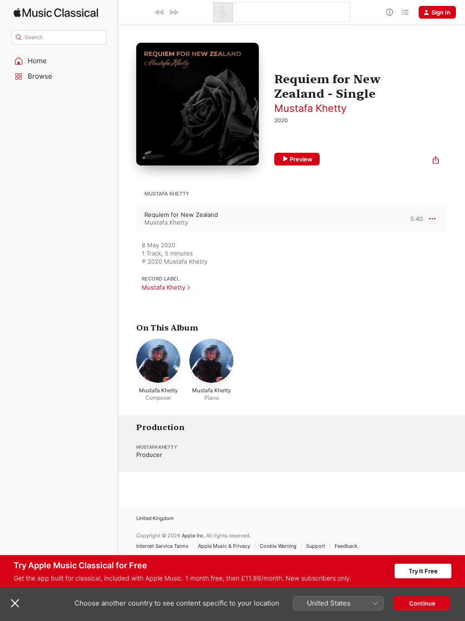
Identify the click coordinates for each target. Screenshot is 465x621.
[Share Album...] (436, 161)
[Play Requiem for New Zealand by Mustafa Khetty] (127, 218)
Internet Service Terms (162, 546)
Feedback (346, 546)
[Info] (389, 12)
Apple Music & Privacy (224, 546)
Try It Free (423, 571)
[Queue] (405, 12)
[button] (59, 61)
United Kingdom (155, 518)
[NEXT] (174, 12)
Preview (301, 159)
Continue (422, 603)
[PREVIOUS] (159, 12)
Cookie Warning (278, 546)
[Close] (15, 603)
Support (315, 546)
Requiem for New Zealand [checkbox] (181, 214)
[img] (56, 12)
